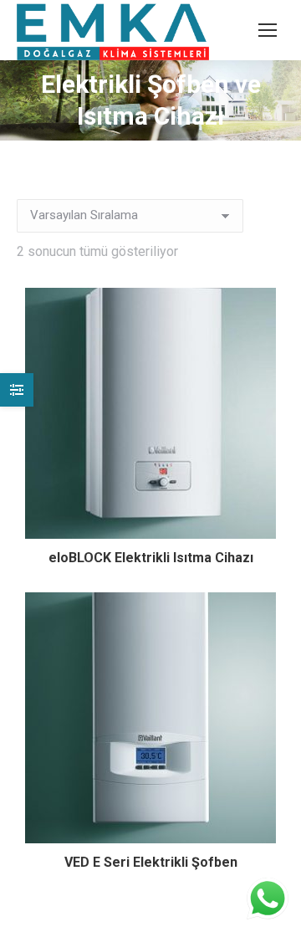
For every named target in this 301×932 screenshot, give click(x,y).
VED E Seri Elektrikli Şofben (150, 862)
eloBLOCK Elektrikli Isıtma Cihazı (150, 558)
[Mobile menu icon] (267, 30)
